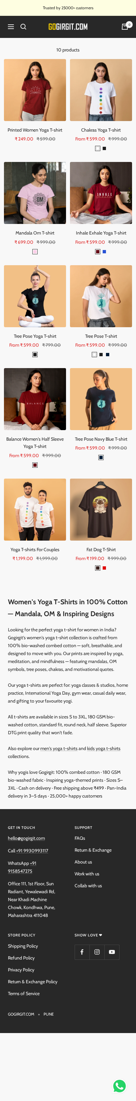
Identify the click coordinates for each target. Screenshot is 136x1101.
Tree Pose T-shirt (101, 336)
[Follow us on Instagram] (96, 952)
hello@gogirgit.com (26, 838)
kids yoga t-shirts (103, 748)
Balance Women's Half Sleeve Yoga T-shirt (35, 442)
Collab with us (88, 886)
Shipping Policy (23, 946)
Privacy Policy (21, 970)
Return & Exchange (93, 850)
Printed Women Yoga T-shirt (35, 130)
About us (83, 862)
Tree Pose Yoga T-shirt (35, 336)
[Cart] (124, 27)
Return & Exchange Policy (32, 982)
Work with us (87, 874)
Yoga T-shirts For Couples (35, 549)
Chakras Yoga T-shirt (101, 130)
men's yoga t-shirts (59, 748)
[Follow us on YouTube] (111, 952)
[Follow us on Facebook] (82, 952)
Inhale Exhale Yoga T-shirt (101, 233)
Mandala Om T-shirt (35, 233)
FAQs (80, 838)
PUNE (49, 1014)
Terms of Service (24, 993)
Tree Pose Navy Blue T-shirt (101, 439)
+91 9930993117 (32, 851)
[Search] (23, 27)
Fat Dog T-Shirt (101, 549)
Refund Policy (21, 958)
